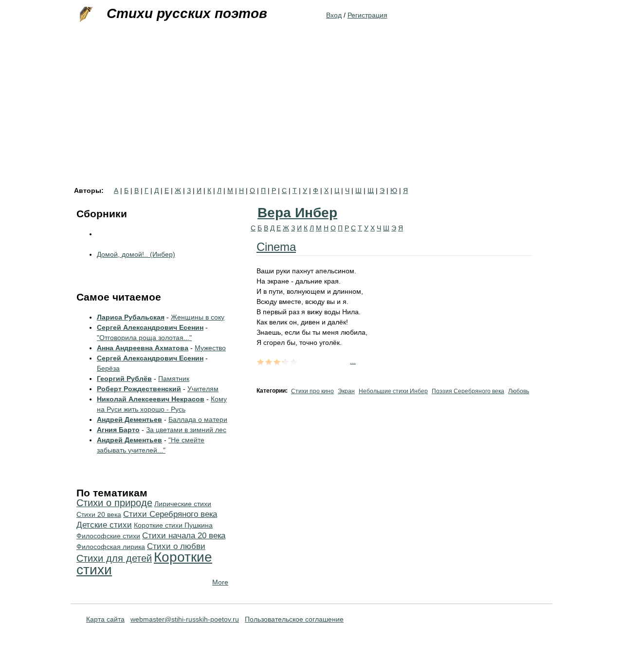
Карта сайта (105, 619)
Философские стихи (108, 536)
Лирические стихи (182, 504)
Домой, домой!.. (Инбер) (136, 254)
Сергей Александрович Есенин (150, 327)
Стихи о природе (114, 502)
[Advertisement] (311, 114)
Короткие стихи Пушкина (173, 525)
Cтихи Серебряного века (170, 514)
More (220, 582)
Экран (346, 391)
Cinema (276, 246)
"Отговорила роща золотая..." (144, 337)
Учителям (203, 389)
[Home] (85, 14)
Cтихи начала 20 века (183, 535)
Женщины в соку (197, 317)
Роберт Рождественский (139, 389)
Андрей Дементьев (129, 419)
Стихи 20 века (98, 514)
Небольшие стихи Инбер (393, 391)
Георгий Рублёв (124, 378)
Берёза (108, 368)
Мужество (210, 348)
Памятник (173, 378)
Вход (334, 15)
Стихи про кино (312, 391)
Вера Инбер (297, 212)
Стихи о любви (176, 546)
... (353, 361)
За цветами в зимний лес (186, 430)
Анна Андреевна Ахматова (142, 348)
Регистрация (367, 15)
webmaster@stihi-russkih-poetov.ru (184, 619)
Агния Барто (118, 430)
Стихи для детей (114, 558)
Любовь (518, 391)
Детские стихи (104, 525)
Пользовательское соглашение (294, 619)
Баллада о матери (197, 419)
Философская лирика (110, 546)
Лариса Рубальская (131, 317)
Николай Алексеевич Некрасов (150, 399)
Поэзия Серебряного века (468, 391)
